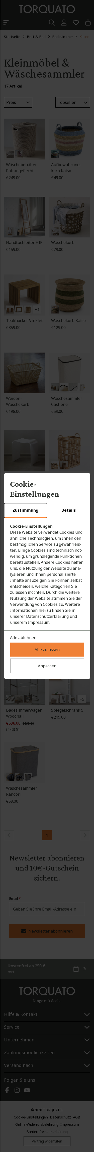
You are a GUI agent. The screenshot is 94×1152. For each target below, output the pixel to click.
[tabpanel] (47, 574)
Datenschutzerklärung (47, 616)
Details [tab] (68, 510)
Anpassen (47, 666)
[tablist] (47, 510)
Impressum (38, 622)
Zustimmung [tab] (25, 510)
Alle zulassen (47, 649)
